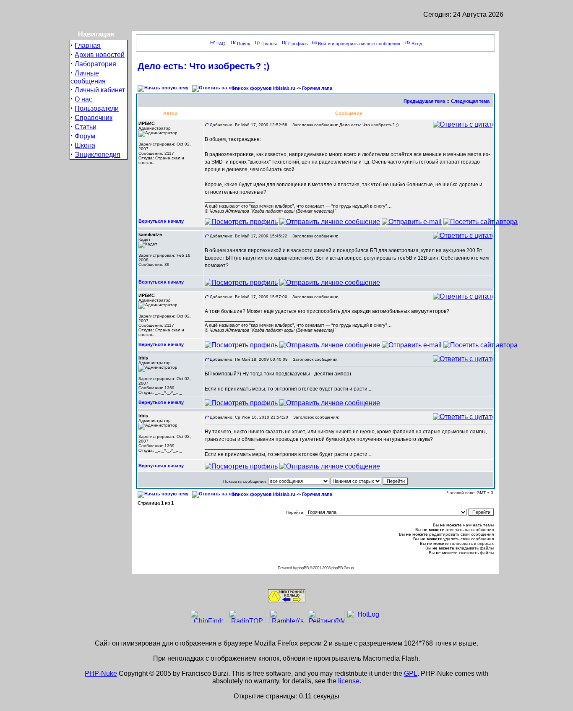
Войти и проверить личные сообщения (359, 43)
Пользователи (97, 108)
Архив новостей (100, 54)
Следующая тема (470, 101)
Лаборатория (95, 64)
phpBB (303, 567)
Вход (417, 43)
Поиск (243, 43)
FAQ (221, 43)
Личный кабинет (100, 90)
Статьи (85, 126)
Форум (85, 136)
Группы (269, 43)
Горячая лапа (317, 88)
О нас (83, 99)
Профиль (298, 43)
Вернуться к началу (161, 221)
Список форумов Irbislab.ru (263, 88)
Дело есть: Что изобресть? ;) (203, 66)
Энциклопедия (97, 154)
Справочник (93, 117)
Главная (88, 45)
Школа (85, 145)
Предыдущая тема (424, 101)
